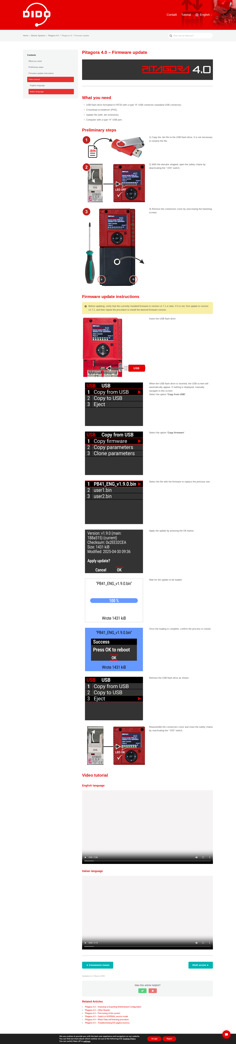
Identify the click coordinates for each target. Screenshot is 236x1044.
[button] (142, 990)
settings (86, 1041)
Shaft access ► (200, 965)
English (205, 14)
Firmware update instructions (41, 73)
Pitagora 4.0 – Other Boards (97, 1010)
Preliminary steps (36, 67)
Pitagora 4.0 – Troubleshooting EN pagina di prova (107, 1023)
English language (37, 85)
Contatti (172, 14)
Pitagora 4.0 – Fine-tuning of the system (102, 1013)
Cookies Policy (129, 1038)
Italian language (37, 91)
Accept (154, 1039)
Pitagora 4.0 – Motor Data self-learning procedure (107, 1019)
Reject (169, 1039)
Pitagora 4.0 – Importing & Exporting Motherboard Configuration (113, 1007)
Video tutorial (34, 79)
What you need (35, 61)
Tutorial (186, 14)
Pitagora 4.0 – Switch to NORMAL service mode (106, 1016)
